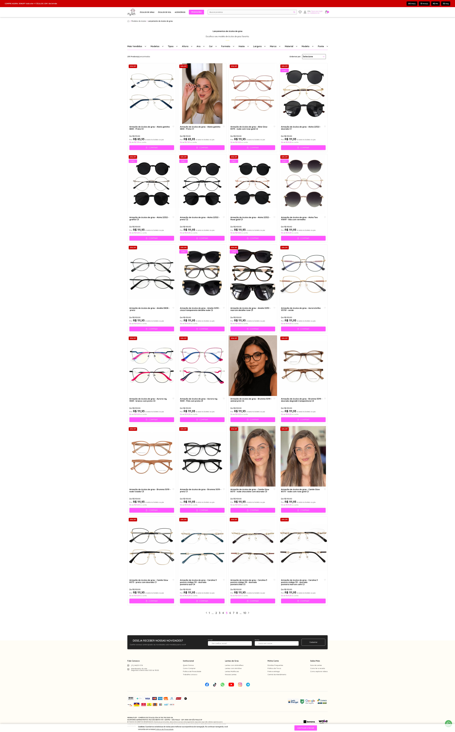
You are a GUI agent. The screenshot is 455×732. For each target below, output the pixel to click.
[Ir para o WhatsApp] (448, 723)
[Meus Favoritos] (300, 12)
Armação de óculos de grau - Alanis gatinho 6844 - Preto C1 (200, 128)
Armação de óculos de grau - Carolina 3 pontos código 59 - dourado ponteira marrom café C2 (299, 582)
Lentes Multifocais (232, 671)
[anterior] (206, 613)
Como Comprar (189, 668)
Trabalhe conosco (190, 674)
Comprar (153, 147)
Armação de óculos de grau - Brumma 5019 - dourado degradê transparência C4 (301, 400)
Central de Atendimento (277, 674)
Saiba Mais (315, 661)
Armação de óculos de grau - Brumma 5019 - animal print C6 (251, 400)
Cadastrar (313, 642)
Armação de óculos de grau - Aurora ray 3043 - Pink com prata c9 (198, 400)
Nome (257, 640)
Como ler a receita (317, 668)
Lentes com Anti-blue (233, 668)
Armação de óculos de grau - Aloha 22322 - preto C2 (200, 218)
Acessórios (180, 12)
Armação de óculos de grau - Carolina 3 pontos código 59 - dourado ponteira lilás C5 (248, 582)
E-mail (210, 640)
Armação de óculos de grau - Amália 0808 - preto (149, 309)
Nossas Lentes (230, 674)
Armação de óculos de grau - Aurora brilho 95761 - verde (301, 309)
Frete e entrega (274, 671)
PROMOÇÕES (196, 12)
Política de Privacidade (192, 671)
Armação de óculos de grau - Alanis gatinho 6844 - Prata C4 (149, 128)
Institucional (188, 661)
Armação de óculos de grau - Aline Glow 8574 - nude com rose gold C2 (248, 128)
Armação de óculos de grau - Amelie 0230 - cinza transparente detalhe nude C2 (200, 309)
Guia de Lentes (316, 665)
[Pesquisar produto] (294, 12)
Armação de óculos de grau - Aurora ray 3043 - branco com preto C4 (148, 400)
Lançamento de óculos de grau (160, 21)
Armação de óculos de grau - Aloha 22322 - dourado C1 (301, 128)
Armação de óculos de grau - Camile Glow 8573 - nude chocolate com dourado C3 (249, 490)
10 (244, 613)
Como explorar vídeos (319, 671)
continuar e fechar (305, 728)
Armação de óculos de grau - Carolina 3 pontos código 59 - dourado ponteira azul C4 (198, 582)
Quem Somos (188, 665)
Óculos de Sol (164, 12)
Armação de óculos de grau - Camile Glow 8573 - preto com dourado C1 (148, 581)
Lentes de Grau (232, 661)
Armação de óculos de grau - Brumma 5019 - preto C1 (200, 490)
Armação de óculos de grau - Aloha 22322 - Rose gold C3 (250, 218)
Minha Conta (273, 661)
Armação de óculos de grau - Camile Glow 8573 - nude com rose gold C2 (300, 490)
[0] (326, 12)
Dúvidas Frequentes (275, 665)
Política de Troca (274, 668)
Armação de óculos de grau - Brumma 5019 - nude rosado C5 (150, 490)
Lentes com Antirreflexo (234, 665)
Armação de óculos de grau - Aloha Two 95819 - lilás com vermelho (299, 218)
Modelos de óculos (138, 21)
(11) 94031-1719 (137, 665)
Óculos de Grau (147, 12)
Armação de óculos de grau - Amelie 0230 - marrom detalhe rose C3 (250, 309)
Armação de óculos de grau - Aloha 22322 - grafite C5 (149, 218)
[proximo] (248, 613)
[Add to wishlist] (173, 127)
